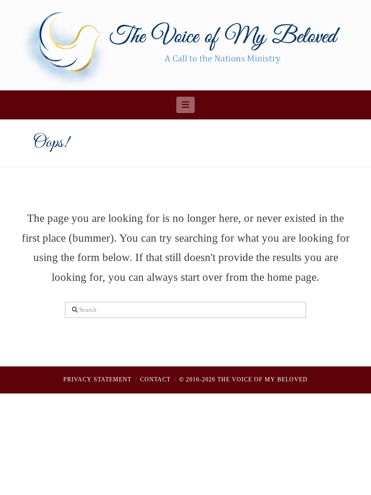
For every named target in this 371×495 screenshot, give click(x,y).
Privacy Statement (97, 379)
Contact (155, 379)
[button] (185, 105)
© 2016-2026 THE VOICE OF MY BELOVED (243, 379)
